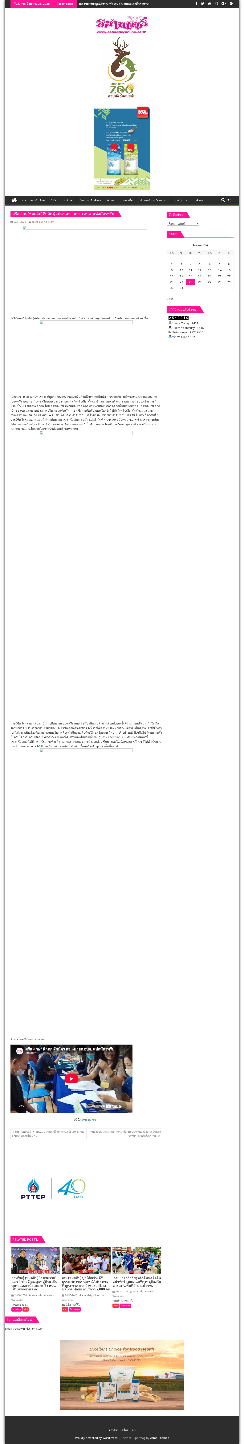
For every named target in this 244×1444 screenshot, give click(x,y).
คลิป (94, 1119)
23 (171, 282)
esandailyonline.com (43, 221)
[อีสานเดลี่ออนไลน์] (14, 200)
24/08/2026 (20, 1295)
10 (181, 270)
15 (229, 270)
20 (209, 276)
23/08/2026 (121, 1291)
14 (220, 270)
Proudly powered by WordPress (96, 1438)
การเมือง (85, 1119)
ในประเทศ (75, 1309)
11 (190, 270)
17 (181, 276)
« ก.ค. (170, 299)
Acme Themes (159, 1438)
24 (181, 282)
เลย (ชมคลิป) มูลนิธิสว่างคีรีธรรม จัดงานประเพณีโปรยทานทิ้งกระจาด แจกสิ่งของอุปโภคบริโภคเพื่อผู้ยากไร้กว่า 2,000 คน (149, 4)
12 (199, 270)
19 (199, 276)
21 (220, 276)
